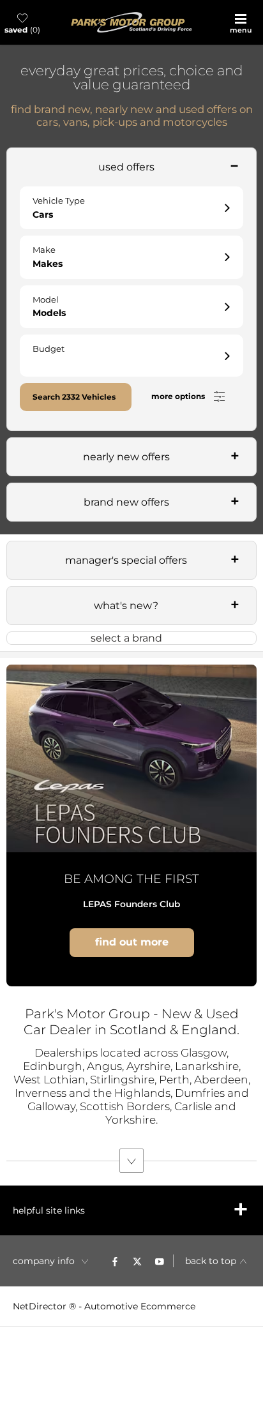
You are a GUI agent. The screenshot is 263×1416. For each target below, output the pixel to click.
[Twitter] (137, 1260)
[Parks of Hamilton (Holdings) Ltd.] (131, 22)
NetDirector (41, 1306)
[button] (131, 207)
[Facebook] (115, 1260)
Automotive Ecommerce (139, 1306)
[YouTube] (159, 1260)
